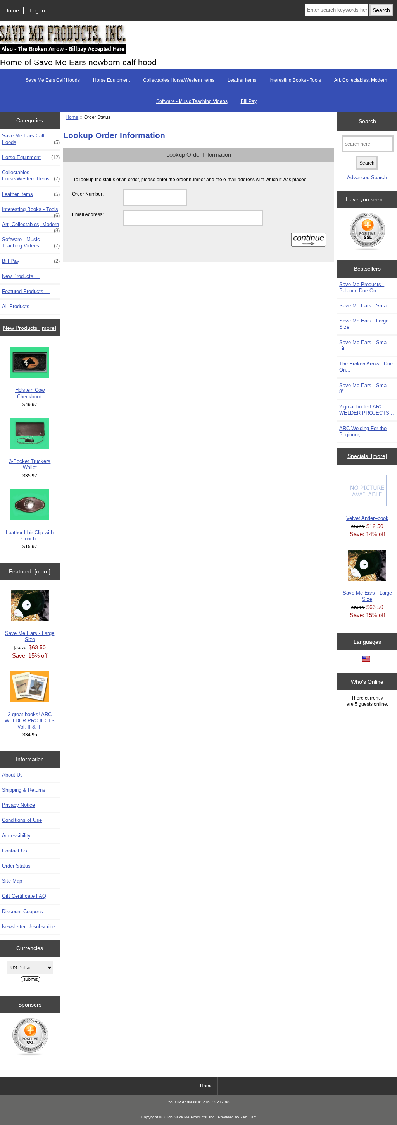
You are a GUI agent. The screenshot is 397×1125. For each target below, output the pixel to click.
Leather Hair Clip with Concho (30, 536)
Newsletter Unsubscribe (28, 926)
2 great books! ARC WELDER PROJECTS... (366, 410)
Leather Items (242, 80)
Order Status (16, 866)
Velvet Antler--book (367, 518)
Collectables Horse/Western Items (178, 80)
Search (367, 121)
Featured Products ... (26, 291)
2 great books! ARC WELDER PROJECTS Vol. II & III (30, 721)
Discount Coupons (22, 911)
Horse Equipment (111, 80)
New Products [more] (29, 328)
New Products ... (21, 276)
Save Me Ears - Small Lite (364, 346)
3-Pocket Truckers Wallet (29, 464)
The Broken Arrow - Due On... (366, 367)
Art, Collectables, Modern (360, 80)
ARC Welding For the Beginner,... (363, 431)
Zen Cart (248, 1117)
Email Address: (88, 214)
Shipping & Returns (23, 790)
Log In (37, 10)
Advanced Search (367, 177)
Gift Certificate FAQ (24, 896)
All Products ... (19, 306)
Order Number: (88, 193)
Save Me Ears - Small (364, 306)
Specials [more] (367, 456)
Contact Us (14, 851)
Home (11, 10)
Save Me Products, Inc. (195, 1117)
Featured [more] (29, 571)
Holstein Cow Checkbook (30, 393)
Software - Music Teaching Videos (192, 101)
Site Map (12, 881)
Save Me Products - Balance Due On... (361, 287)
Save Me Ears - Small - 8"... (365, 388)
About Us (12, 775)
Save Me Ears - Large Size (29, 636)
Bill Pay (249, 101)
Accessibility (16, 836)
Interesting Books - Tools (295, 80)
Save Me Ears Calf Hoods (53, 80)
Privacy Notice (18, 805)
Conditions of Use (22, 820)
